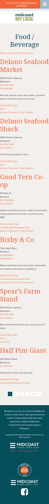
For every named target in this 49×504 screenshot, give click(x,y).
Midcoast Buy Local (24, 17)
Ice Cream (5, 342)
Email (13, 451)
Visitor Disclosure (28, 451)
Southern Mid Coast (9, 379)
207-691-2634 (6, 255)
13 (33, 394)
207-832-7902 (7, 85)
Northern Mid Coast (9, 224)
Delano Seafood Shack (24, 124)
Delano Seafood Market (24, 65)
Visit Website (6, 88)
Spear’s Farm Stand (20, 295)
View (2, 109)
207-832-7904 (7, 144)
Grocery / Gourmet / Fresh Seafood (16, 53)
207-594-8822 (7, 200)
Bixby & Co (17, 239)
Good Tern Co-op (22, 180)
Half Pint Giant (23, 350)
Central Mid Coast (8, 105)
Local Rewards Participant (12, 227)
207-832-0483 (7, 314)
